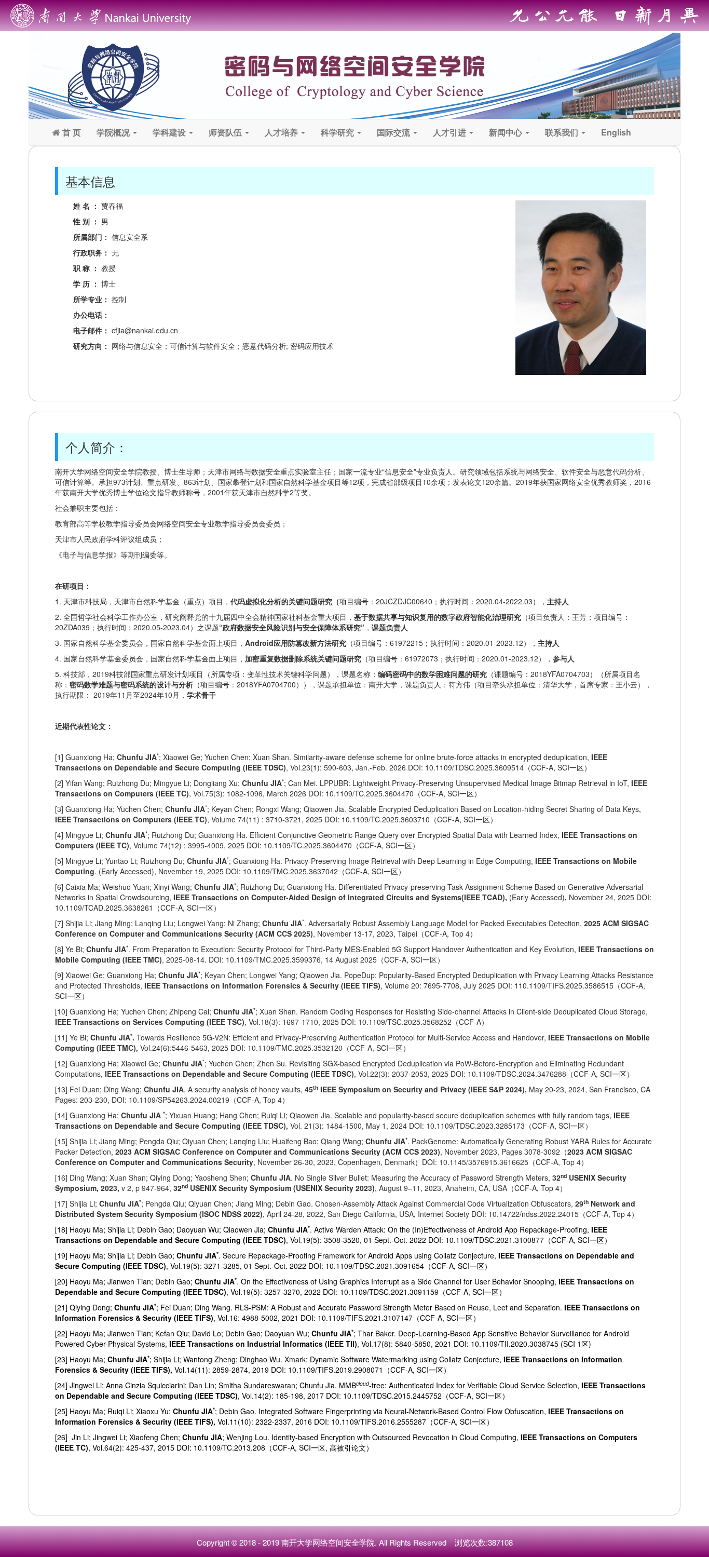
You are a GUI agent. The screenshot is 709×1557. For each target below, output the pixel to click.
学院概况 (114, 132)
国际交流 (394, 132)
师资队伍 (226, 132)
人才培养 (282, 132)
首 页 (70, 132)
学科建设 (170, 132)
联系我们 (562, 132)
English (616, 132)
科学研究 (338, 132)
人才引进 (450, 132)
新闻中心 (506, 132)
